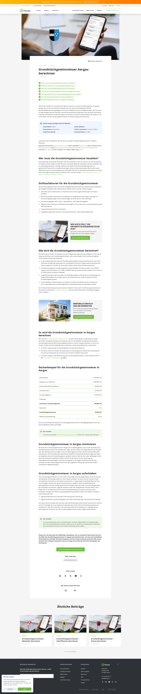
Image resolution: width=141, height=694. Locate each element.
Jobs (82, 677)
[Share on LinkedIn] (60, 576)
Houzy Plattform (64, 669)
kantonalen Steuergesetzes (52, 358)
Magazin (99, 10)
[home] (25, 10)
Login (105, 5)
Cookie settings (111, 689)
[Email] (75, 576)
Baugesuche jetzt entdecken (91, 2)
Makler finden (90, 10)
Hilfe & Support (85, 671)
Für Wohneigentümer (26, 5)
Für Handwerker (37, 5)
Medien (83, 682)
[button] (111, 5)
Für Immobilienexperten (49, 5)
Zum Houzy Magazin (70, 651)
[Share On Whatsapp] (81, 576)
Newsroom (84, 674)
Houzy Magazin (43, 65)
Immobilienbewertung (62, 290)
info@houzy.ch (106, 678)
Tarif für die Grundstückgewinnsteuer (67, 435)
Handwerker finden (78, 10)
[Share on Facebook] (65, 576)
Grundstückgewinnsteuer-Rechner (58, 339)
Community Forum (65, 680)
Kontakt (83, 669)
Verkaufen (52, 65)
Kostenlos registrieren (112, 10)
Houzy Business (85, 680)
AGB (103, 689)
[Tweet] (70, 576)
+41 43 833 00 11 (106, 676)
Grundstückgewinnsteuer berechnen (70, 549)
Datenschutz (95, 689)
